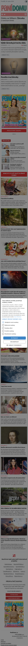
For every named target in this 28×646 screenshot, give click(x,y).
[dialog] (14, 323)
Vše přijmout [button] (14, 338)
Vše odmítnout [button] (14, 341)
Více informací (17, 317)
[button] (14, 319)
